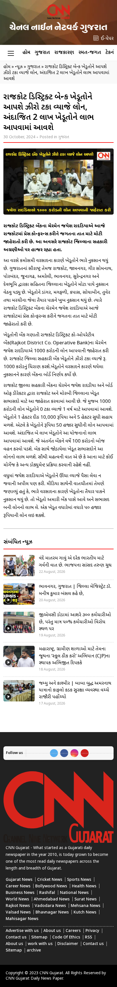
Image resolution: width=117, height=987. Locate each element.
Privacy (92, 931)
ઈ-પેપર (107, 38)
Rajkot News (18, 906)
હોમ (26, 52)
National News (74, 893)
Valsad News (18, 912)
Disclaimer (67, 944)
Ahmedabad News (52, 899)
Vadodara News (50, 906)
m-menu (11, 53)
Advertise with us (22, 931)
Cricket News (49, 880)
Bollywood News (51, 886)
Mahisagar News (22, 919)
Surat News (85, 899)
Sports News (79, 880)
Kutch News (85, 912)
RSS (88, 937)
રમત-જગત (89, 52)
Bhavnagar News (52, 912)
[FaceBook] (64, 753)
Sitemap (39, 937)
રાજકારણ (64, 52)
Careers (73, 931)
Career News (18, 886)
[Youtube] (85, 753)
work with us (40, 944)
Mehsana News (85, 906)
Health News (84, 886)
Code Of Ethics (66, 937)
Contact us (16, 937)
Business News (20, 893)
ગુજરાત (42, 52)
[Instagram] (74, 753)
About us (52, 931)
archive (34, 950)
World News (17, 899)
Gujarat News (19, 880)
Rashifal (47, 893)
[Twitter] (54, 753)
